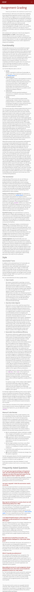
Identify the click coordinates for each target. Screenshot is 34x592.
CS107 (4, 2)
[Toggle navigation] (31, 2)
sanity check (11, 75)
